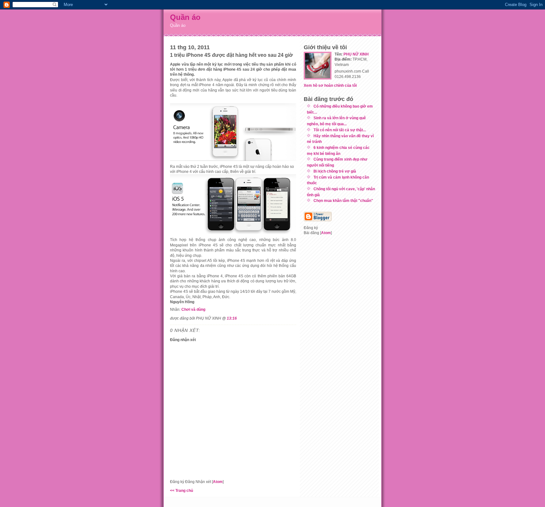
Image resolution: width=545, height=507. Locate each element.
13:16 (232, 318)
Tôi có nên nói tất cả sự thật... (340, 130)
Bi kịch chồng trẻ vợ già (335, 171)
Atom (218, 482)
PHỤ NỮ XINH (356, 54)
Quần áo (185, 17)
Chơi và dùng (193, 309)
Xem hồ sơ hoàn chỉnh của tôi (330, 85)
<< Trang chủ (181, 490)
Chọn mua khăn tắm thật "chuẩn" (343, 200)
